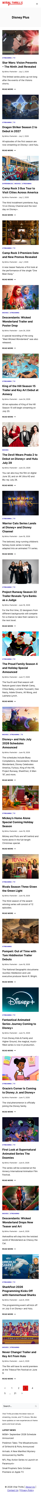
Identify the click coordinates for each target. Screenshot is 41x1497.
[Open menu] (37, 3)
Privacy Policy (27, 1490)
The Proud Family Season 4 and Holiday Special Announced (20, 668)
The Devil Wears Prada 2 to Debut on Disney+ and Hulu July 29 (20, 458)
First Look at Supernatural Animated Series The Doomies (19, 1153)
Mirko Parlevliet (11, 72)
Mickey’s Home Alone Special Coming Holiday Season (17, 822)
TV (14, 58)
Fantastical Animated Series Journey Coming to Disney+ (19, 1024)
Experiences (7, 184)
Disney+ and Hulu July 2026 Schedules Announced (16, 743)
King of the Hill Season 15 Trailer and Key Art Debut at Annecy (20, 390)
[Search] (36, 1406)
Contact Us (12, 1490)
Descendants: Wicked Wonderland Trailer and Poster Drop (17, 321)
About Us (30, 1487)
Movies (17, 184)
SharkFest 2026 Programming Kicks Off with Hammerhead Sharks (19, 1291)
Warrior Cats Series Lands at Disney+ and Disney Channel (19, 527)
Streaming (7, 58)
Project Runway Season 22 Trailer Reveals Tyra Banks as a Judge (19, 596)
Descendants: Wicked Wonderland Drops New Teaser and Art (17, 1222)
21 (15, 1393)
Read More (9, 89)
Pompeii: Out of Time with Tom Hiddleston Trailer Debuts (19, 955)
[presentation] (20, 42)
